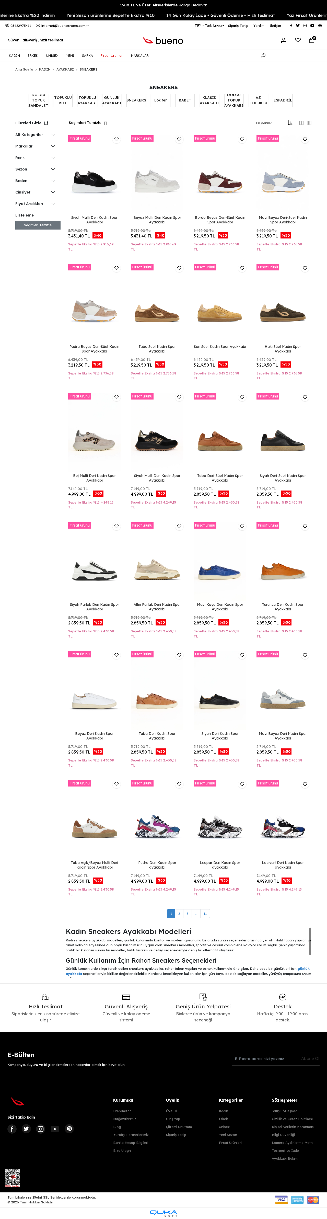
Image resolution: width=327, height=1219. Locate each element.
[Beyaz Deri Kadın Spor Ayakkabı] (94, 690)
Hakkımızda (122, 1111)
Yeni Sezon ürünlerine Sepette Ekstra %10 (92, 15)
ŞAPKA (87, 55)
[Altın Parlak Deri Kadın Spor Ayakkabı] (157, 561)
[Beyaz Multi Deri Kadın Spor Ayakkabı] (157, 174)
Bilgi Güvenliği (283, 1135)
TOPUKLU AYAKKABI (87, 100)
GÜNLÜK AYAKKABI (111, 100)
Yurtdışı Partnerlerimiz (131, 1135)
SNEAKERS (136, 100)
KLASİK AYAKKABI (209, 100)
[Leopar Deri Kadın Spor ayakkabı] (220, 819)
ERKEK (33, 55)
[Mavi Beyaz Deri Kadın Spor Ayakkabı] (282, 690)
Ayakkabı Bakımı (285, 1158)
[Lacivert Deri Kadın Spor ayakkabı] (282, 819)
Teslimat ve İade (285, 1150)
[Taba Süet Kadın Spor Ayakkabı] (157, 303)
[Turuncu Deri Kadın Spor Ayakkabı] (282, 561)
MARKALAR (140, 55)
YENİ (70, 55)
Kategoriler (231, 1100)
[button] (312, 40)
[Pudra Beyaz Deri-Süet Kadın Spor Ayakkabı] (94, 303)
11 (205, 914)
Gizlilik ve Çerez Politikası (292, 1119)
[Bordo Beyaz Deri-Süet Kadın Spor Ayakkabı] (220, 174)
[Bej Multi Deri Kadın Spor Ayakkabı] (94, 432)
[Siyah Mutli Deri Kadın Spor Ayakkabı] (157, 432)
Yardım (258, 26)
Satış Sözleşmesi (285, 1111)
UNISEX (52, 55)
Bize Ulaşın (122, 1150)
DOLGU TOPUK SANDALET (38, 100)
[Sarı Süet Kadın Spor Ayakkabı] (220, 303)
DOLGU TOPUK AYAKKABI (233, 100)
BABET (185, 100)
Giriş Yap (173, 1119)
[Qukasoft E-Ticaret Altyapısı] (163, 1213)
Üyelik (172, 1100)
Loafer (160, 100)
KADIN (14, 55)
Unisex (224, 1127)
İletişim (275, 26)
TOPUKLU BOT (63, 100)
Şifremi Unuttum (179, 1127)
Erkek (223, 1119)
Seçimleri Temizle (38, 225)
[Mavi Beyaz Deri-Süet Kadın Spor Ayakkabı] (282, 174)
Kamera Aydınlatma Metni (292, 1143)
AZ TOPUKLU (258, 100)
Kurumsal (123, 1100)
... (196, 914)
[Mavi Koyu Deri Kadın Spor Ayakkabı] (220, 561)
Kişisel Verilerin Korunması (293, 1127)
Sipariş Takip (238, 26)
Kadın (223, 1111)
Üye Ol (171, 1111)
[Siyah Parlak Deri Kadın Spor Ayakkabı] (94, 561)
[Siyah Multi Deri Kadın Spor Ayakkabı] (94, 174)
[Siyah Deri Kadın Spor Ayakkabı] (220, 690)
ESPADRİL (283, 100)
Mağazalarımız (124, 1119)
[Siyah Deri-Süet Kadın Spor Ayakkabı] (282, 432)
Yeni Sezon (228, 1135)
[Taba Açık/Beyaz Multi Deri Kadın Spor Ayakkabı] (94, 819)
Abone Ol (310, 1058)
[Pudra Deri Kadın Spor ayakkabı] (157, 819)
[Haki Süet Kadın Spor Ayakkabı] (282, 303)
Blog (117, 1127)
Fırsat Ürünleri (112, 55)
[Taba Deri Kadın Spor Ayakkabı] (157, 690)
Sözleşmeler (284, 1100)
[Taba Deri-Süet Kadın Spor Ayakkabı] (220, 432)
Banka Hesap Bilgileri (130, 1143)
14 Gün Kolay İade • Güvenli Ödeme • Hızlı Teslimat (202, 15)
